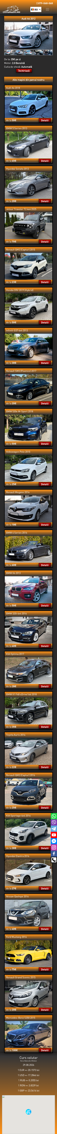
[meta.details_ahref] (28, 104)
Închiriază (24, 70)
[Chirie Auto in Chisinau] (11, 8)
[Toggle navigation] (47, 9)
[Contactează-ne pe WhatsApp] (54, 815)
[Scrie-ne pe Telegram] (54, 828)
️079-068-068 (45, 3)
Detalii (45, 120)
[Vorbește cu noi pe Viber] (54, 822)
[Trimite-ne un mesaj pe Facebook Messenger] (54, 840)
